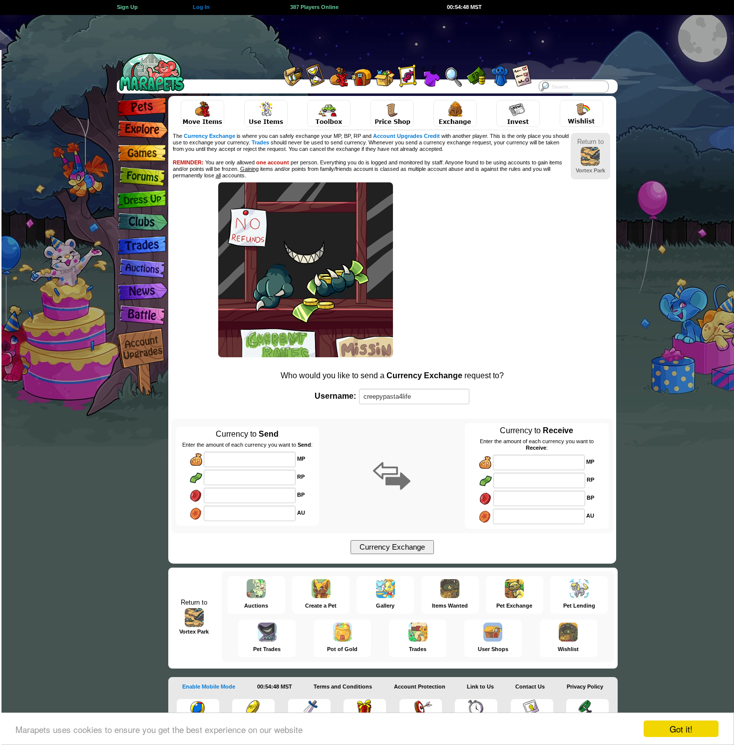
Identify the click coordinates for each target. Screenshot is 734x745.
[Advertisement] (358, 37)
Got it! (681, 729)
